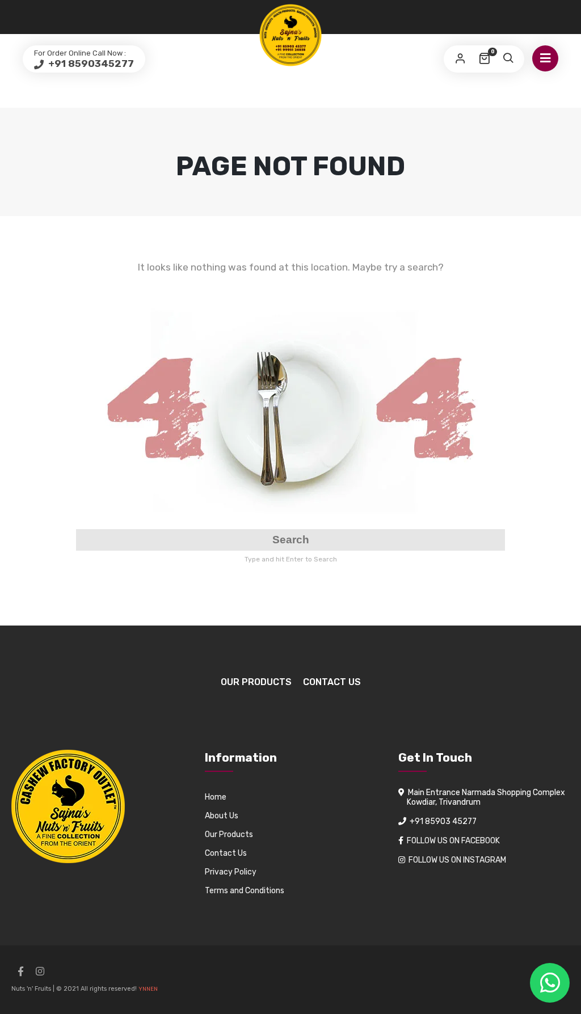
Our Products (256, 682)
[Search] (508, 59)
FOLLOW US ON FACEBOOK (453, 841)
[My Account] (460, 59)
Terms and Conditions (244, 890)
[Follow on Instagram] (40, 971)
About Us (221, 816)
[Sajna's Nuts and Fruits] (290, 35)
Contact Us (332, 682)
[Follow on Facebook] (20, 971)
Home (215, 797)
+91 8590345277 (90, 63)
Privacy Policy (230, 872)
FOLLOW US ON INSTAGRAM (457, 860)
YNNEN (148, 989)
